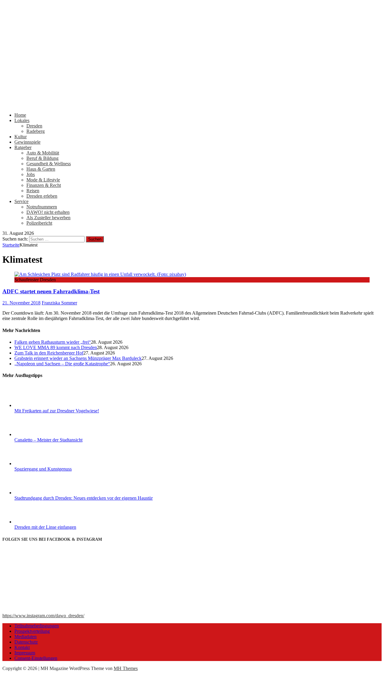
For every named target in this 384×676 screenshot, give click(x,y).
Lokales (21, 120)
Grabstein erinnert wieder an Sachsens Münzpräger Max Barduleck (78, 358)
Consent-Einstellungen (35, 658)
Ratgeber (23, 147)
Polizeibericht (39, 223)
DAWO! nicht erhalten (48, 212)
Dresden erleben (41, 196)
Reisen (32, 190)
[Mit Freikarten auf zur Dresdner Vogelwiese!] (36, 405)
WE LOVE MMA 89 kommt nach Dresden (55, 347)
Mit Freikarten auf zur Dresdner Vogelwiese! (56, 410)
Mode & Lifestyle (43, 179)
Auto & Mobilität (42, 152)
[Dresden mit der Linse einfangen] (36, 521)
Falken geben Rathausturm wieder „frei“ (52, 342)
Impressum (24, 652)
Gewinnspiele (27, 142)
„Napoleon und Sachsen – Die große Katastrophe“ (62, 363)
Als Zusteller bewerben (48, 217)
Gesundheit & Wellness (48, 163)
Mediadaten (25, 636)
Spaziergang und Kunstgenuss (43, 468)
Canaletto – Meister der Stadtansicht (48, 439)
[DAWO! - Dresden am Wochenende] (192, 104)
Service (21, 201)
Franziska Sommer (59, 302)
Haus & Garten (40, 169)
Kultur (20, 136)
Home (20, 115)
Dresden (34, 125)
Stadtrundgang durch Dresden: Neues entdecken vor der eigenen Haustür (83, 498)
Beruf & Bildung (42, 158)
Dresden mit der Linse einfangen (45, 527)
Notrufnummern (41, 206)
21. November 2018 (21, 302)
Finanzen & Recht (43, 185)
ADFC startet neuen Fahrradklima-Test (51, 291)
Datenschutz (26, 642)
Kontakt (22, 647)
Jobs (30, 174)
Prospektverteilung (32, 631)
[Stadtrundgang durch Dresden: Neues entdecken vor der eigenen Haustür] (36, 492)
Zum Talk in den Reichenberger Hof (48, 352)
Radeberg (35, 131)
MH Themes (126, 668)
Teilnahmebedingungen (36, 625)
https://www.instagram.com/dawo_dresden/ (43, 615)
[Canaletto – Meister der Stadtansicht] (36, 434)
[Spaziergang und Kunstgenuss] (36, 463)
